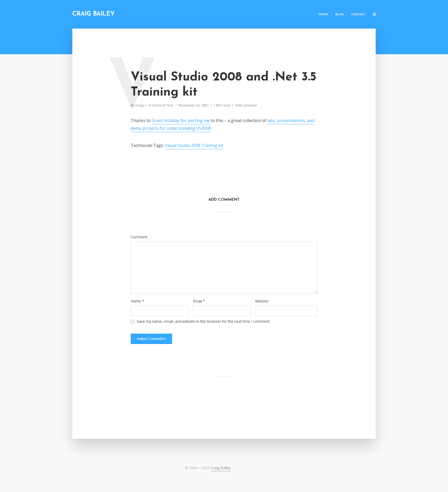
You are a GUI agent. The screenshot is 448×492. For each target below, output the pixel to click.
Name (137, 301)
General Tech (162, 105)
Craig (139, 105)
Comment (139, 237)
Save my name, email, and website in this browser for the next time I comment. (203, 321)
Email (199, 301)
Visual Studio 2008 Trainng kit (194, 145)
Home (323, 14)
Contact (358, 14)
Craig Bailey (93, 14)
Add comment (246, 105)
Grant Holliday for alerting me (181, 120)
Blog (339, 14)
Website (262, 301)
